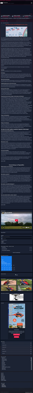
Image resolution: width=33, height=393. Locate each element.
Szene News (4, 364)
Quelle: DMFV (3, 204)
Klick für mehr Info (16, 334)
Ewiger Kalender (2, 0)
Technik (3, 361)
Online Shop (4, 369)
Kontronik (3, 363)
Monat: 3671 (3, 377)
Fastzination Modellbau (6, 250)
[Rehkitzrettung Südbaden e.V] (16, 297)
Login (2, 241)
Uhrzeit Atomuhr (8, 0)
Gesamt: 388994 (3, 380)
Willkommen (4, 368)
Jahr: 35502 (3, 378)
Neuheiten (3, 362)
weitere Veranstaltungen (16, 252)
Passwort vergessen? (3, 243)
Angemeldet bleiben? (4, 240)
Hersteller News (4, 360)
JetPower (4, 247)
